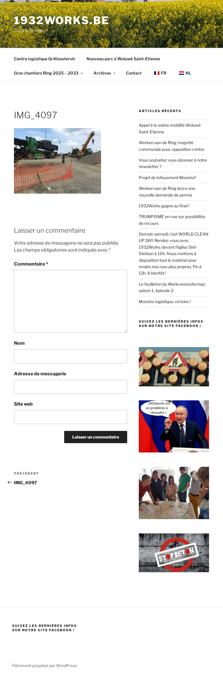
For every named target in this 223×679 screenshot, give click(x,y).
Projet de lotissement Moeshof (167, 177)
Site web (23, 404)
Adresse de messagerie (40, 373)
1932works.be (61, 20)
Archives (102, 72)
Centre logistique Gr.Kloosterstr (44, 58)
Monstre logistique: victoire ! (164, 301)
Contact (134, 72)
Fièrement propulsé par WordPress (44, 665)
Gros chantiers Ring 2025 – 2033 (46, 72)
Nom (19, 343)
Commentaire (31, 264)
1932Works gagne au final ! (164, 205)
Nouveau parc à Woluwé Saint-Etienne (123, 58)
